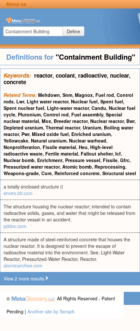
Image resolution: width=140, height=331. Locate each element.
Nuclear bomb (19, 160)
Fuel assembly (87, 114)
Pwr (25, 134)
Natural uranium (48, 140)
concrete (15, 82)
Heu (83, 147)
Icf (118, 153)
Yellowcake (16, 140)
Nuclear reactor (107, 121)
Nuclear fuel (84, 101)
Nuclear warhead (87, 140)
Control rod (56, 114)
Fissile (110, 160)
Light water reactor (47, 101)
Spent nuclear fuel (24, 108)
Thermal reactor (63, 127)
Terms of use (119, 324)
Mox (46, 121)
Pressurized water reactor (32, 166)
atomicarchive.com (23, 265)
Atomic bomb (77, 166)
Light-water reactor (68, 108)
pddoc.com (15, 226)
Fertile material (61, 153)
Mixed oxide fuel (50, 134)
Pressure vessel (82, 160)
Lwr (20, 101)
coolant (65, 75)
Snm (67, 95)
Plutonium (29, 114)
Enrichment (50, 160)
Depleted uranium (23, 127)
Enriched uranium (91, 134)
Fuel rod (104, 95)
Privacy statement (84, 324)
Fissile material (59, 147)
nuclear (119, 75)
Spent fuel (111, 101)
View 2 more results (24, 278)
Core (46, 173)
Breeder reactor (71, 121)
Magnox (84, 95)
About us (16, 4)
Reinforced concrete (77, 173)
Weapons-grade (21, 173)
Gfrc (125, 160)
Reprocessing (109, 166)
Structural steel (119, 173)
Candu (98, 108)
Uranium (92, 127)
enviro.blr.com (18, 193)
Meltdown (49, 95)
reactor (43, 75)
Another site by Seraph (51, 311)
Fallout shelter (97, 153)
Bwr (130, 121)
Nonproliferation (22, 147)
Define (73, 31)
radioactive (92, 75)
